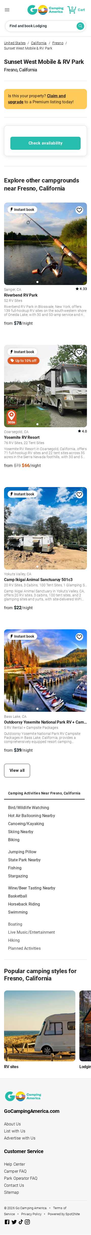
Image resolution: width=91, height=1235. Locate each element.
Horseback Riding (24, 904)
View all (17, 770)
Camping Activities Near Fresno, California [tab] (44, 793)
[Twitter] (14, 1223)
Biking (13, 839)
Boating (15, 924)
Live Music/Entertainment (31, 932)
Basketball (17, 896)
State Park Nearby (24, 860)
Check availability (45, 143)
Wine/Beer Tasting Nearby (32, 888)
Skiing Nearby (20, 831)
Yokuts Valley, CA (18, 574)
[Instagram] (27, 1223)
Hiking (14, 940)
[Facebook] (7, 1223)
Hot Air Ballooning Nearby (31, 815)
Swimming (18, 912)
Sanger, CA (12, 290)
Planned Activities (24, 948)
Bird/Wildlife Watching (28, 807)
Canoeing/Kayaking (26, 823)
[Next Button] (81, 243)
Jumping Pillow (22, 851)
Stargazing (18, 876)
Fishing (14, 868)
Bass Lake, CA (15, 717)
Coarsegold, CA (16, 432)
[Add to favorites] (79, 210)
